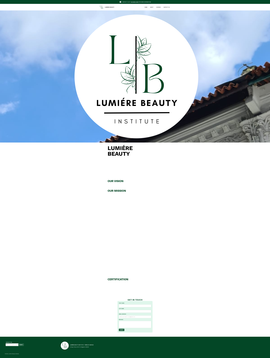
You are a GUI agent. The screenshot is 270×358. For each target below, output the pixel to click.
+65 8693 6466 (134, 2)
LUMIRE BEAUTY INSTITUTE (77, 344)
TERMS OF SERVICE (89, 344)
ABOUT (151, 7)
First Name (121, 303)
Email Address (122, 314)
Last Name (121, 308)
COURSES (158, 7)
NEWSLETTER (9, 342)
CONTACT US (166, 7)
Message (121, 319)
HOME (146, 7)
